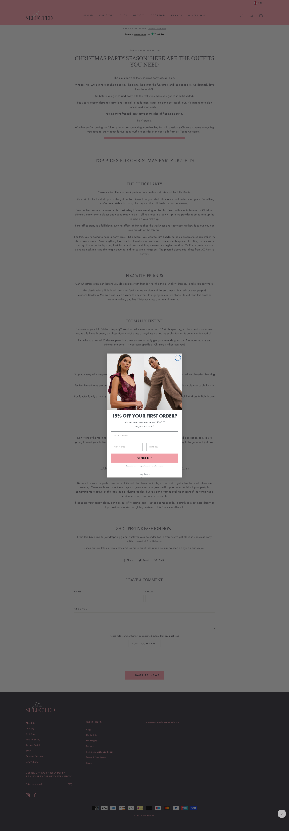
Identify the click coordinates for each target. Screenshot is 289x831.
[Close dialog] (178, 358)
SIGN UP (144, 458)
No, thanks (144, 474)
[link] (144, 382)
